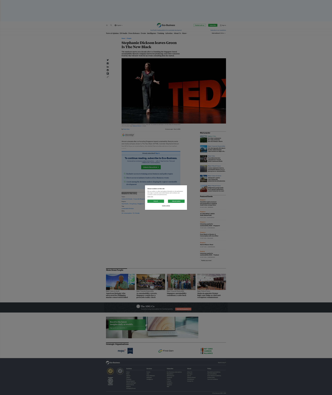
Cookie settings (166, 205)
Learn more (150, 196)
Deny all (156, 201)
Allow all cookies (176, 201)
